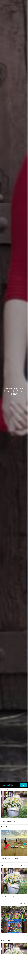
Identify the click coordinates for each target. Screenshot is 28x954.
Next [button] (24, 805)
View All (23, 827)
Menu (23, 785)
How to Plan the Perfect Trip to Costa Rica (11, 858)
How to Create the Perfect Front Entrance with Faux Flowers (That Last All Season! (13, 820)
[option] (14, 807)
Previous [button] (4, 805)
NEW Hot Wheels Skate (7, 935)
